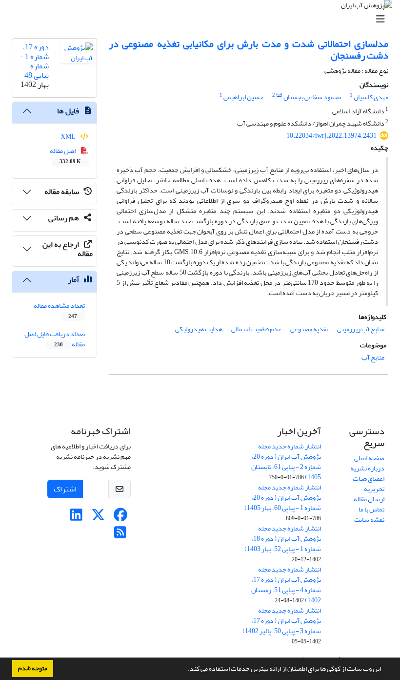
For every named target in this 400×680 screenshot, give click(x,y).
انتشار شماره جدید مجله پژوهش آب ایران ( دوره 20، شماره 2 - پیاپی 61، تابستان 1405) (286, 462)
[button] (185, 669)
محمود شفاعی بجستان (312, 97)
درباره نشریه (367, 468)
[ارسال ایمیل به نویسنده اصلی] (279, 95)
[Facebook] (120, 517)
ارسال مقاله (369, 499)
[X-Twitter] (98, 517)
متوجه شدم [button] (32, 668)
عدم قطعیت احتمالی (256, 329)
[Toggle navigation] (203, 19)
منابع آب (372, 357)
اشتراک (65, 489)
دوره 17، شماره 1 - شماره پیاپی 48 (34, 61)
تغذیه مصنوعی (309, 329)
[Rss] (120, 535)
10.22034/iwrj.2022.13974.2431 (331, 135)
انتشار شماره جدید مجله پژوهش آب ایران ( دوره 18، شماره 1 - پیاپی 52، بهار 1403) (282, 538)
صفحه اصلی (369, 458)
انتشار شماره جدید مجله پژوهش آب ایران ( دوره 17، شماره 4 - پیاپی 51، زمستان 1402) (286, 585)
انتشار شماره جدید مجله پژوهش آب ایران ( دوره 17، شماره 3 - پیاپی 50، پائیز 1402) (281, 621)
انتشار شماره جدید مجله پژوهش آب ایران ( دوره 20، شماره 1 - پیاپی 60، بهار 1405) (282, 497)
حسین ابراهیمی (243, 97)
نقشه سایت (369, 519)
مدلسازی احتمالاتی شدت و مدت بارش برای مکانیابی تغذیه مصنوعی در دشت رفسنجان (248, 49)
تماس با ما (371, 509)
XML (68, 136)
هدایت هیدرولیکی (198, 329)
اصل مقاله (65, 155)
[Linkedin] (76, 517)
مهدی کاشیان (371, 97)
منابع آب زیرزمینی (360, 329)
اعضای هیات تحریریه (368, 483)
